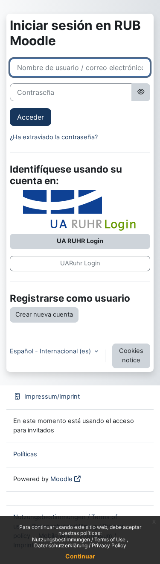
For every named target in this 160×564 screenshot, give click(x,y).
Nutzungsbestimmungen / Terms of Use (79, 539)
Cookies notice (131, 355)
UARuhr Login (80, 263)
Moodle (61, 479)
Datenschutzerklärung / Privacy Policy (80, 545)
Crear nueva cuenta (44, 314)
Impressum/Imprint (52, 396)
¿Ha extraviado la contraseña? (54, 137)
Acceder (30, 117)
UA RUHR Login (80, 241)
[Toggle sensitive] (140, 92)
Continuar (80, 556)
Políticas (25, 454)
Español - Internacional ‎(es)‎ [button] (51, 351)
